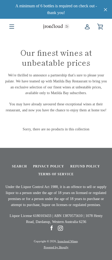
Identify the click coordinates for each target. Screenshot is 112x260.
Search (19, 166)
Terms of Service (56, 174)
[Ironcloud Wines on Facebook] (51, 228)
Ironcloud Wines (68, 241)
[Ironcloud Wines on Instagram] (60, 228)
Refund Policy (85, 166)
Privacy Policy (48, 166)
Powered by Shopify (56, 247)
